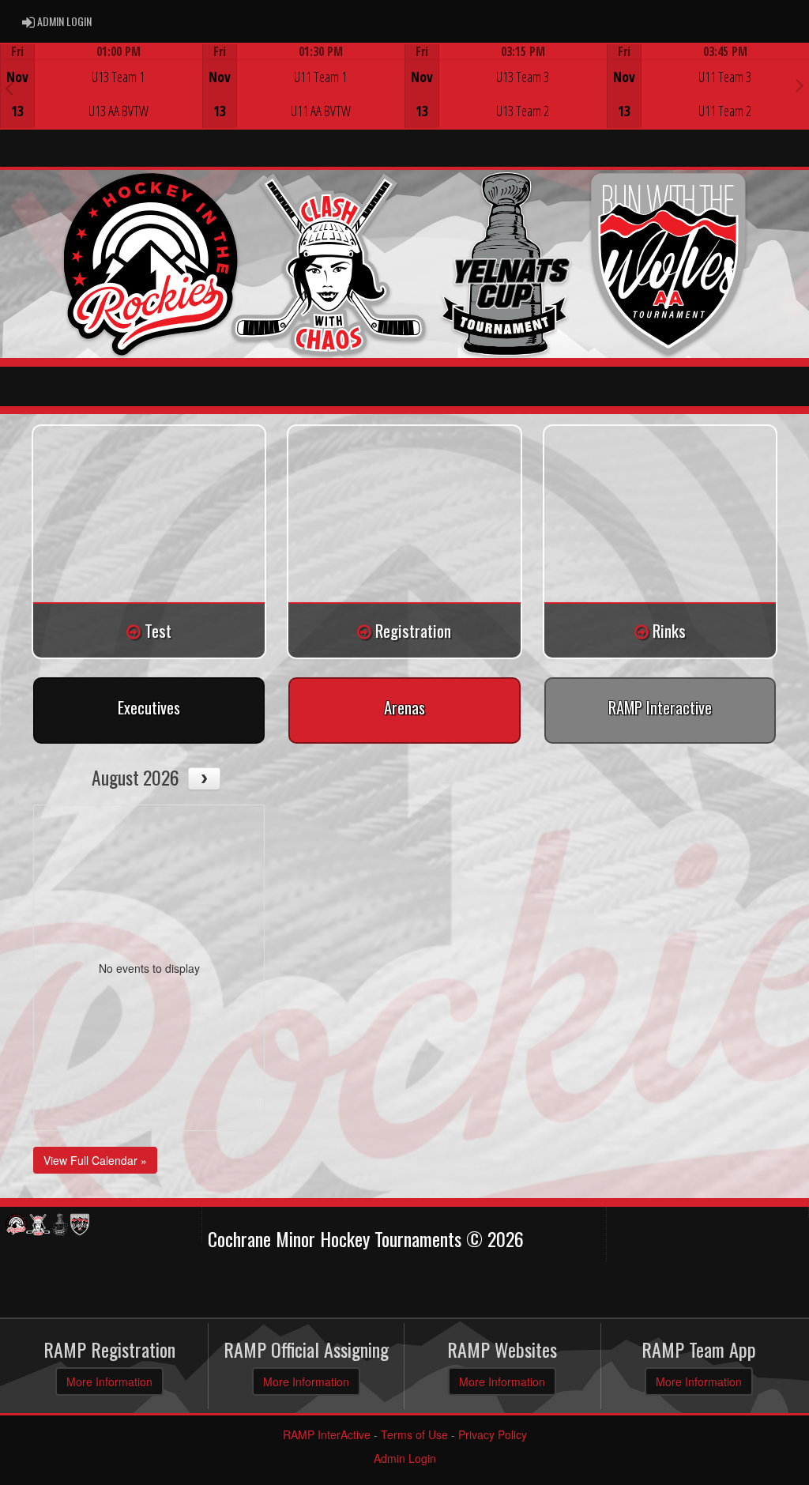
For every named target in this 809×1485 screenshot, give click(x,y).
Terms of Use (414, 1434)
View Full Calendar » (95, 1160)
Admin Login (405, 1458)
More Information (109, 1381)
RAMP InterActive (327, 1434)
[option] (101, 86)
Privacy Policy (492, 1434)
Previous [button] (9, 87)
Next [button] (800, 84)
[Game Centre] (101, 98)
